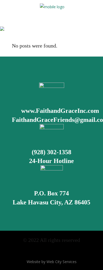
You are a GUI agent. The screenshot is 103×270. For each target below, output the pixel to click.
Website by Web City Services (52, 261)
